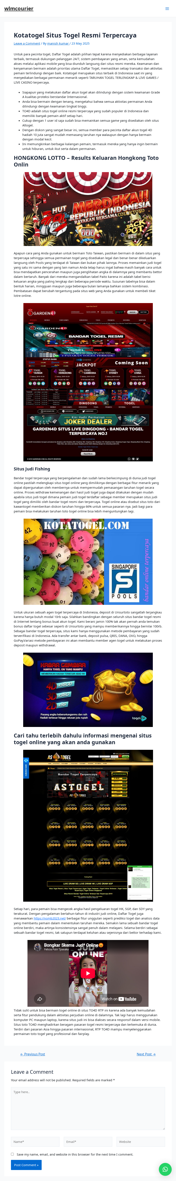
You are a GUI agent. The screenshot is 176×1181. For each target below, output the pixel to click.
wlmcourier (18, 8)
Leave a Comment (27, 43)
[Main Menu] (167, 8)
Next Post (146, 1054)
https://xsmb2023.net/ (50, 918)
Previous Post (32, 1054)
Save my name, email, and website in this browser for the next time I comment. (75, 1154)
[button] (165, 1169)
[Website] (141, 1143)
